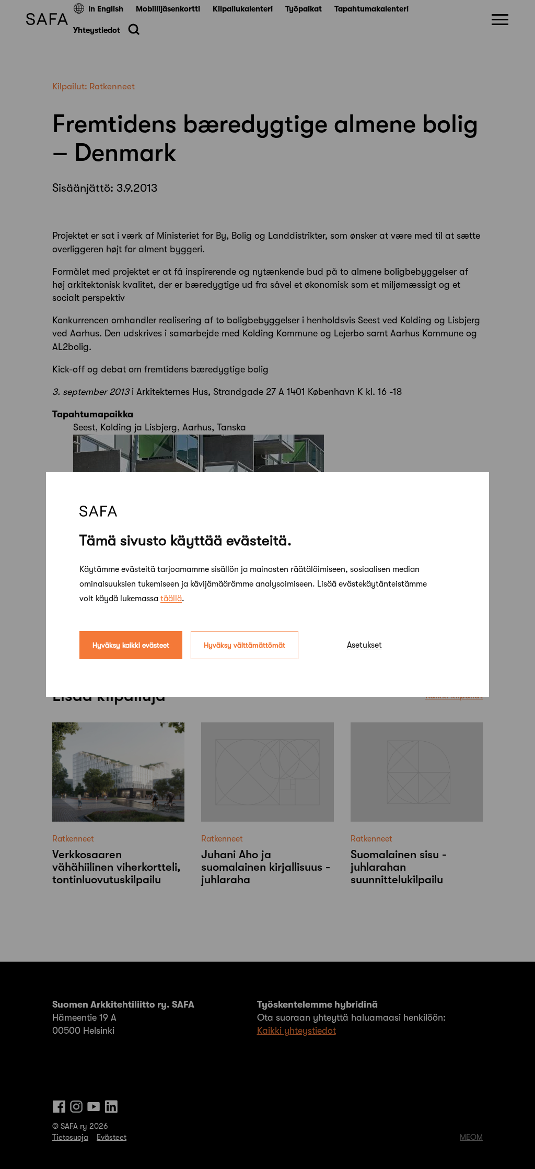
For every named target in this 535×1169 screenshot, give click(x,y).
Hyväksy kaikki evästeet (130, 645)
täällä (171, 598)
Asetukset (364, 645)
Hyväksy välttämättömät (244, 645)
